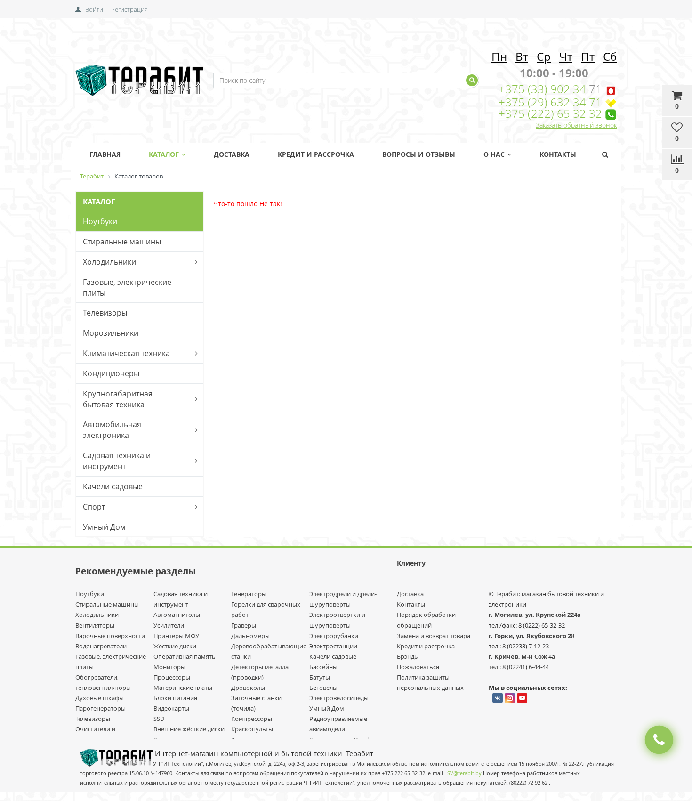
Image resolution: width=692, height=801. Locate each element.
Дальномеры (250, 635)
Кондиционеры (111, 373)
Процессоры (171, 677)
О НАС (494, 154)
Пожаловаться (418, 667)
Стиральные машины (122, 241)
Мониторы (169, 667)
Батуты (319, 677)
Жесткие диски (174, 646)
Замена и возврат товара (433, 635)
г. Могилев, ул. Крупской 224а (535, 614)
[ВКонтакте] (497, 698)
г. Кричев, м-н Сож (518, 656)
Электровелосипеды (339, 698)
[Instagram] (510, 698)
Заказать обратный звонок (576, 125)
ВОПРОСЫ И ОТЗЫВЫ (418, 154)
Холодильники (109, 262)
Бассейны (323, 667)
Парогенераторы (100, 708)
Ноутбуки (100, 221)
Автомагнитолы (176, 614)
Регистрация (129, 9)
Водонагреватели (101, 646)
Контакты (557, 154)
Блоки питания (175, 698)
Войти (94, 9)
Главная (105, 154)
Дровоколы (248, 687)
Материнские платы (182, 687)
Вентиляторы (94, 625)
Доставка (231, 154)
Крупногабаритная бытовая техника (118, 399)
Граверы (243, 625)
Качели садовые (113, 486)
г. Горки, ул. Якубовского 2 (530, 635)
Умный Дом (104, 527)
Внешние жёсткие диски (189, 729)
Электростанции (333, 646)
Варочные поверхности (110, 635)
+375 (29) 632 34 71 (550, 102)
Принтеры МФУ (176, 635)
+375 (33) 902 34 (544, 89)
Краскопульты (252, 729)
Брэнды (408, 656)
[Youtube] (522, 698)
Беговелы (323, 687)
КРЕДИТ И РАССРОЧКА (316, 154)
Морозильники (110, 333)
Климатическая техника (126, 353)
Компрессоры (251, 718)
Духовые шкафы (99, 698)
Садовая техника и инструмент (117, 460)
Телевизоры (105, 312)
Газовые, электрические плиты (127, 287)
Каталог (164, 154)
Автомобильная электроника (112, 429)
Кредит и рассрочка (426, 646)
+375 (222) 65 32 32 (550, 113)
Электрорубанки (333, 635)
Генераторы (248, 594)
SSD (158, 718)
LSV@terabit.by (463, 773)
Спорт (94, 507)
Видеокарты (171, 708)
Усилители (168, 625)
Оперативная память (184, 656)
